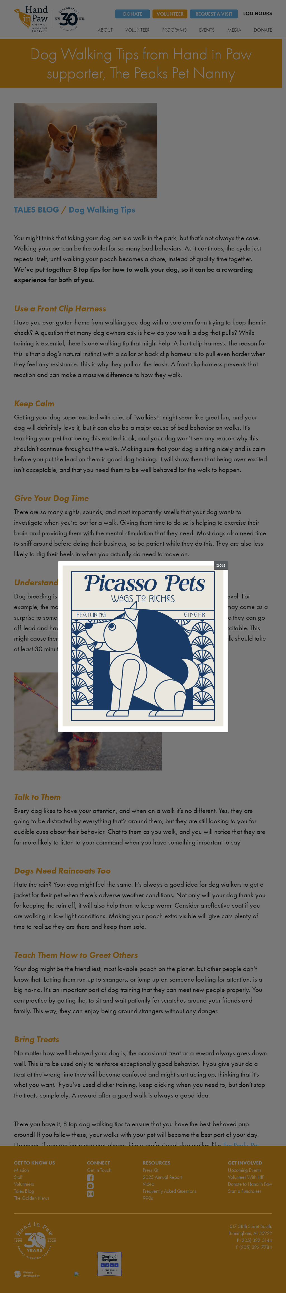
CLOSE (220, 565)
